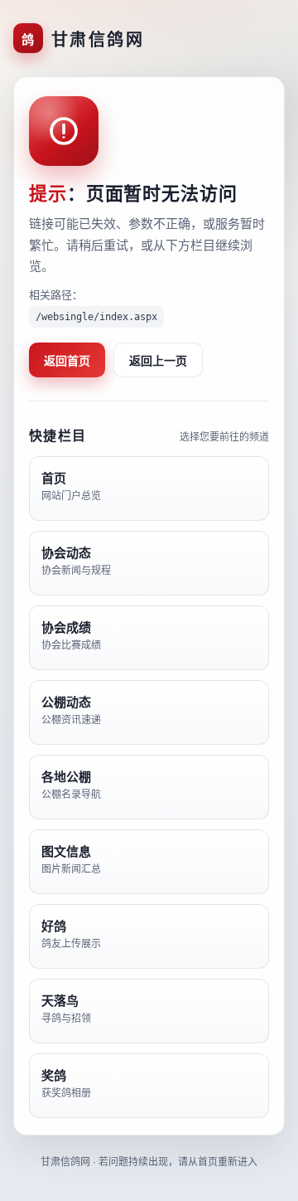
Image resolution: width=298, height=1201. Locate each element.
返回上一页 (158, 360)
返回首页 (67, 360)
